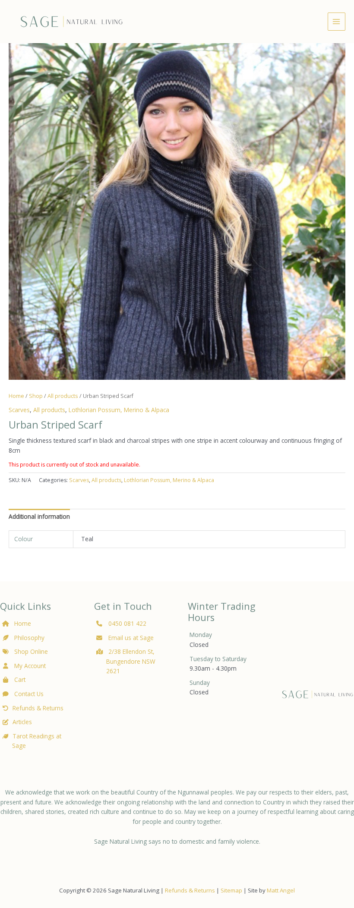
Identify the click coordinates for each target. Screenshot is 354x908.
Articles (22, 722)
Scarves (19, 410)
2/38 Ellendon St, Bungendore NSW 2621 (130, 661)
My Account (29, 666)
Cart (19, 679)
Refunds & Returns (38, 708)
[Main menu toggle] (336, 21)
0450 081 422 (127, 623)
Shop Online (30, 651)
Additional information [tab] (39, 516)
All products (62, 396)
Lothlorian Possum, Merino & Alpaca (119, 410)
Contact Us (28, 694)
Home (16, 396)
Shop (36, 396)
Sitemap (231, 890)
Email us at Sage (130, 638)
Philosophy (29, 638)
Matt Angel (281, 890)
